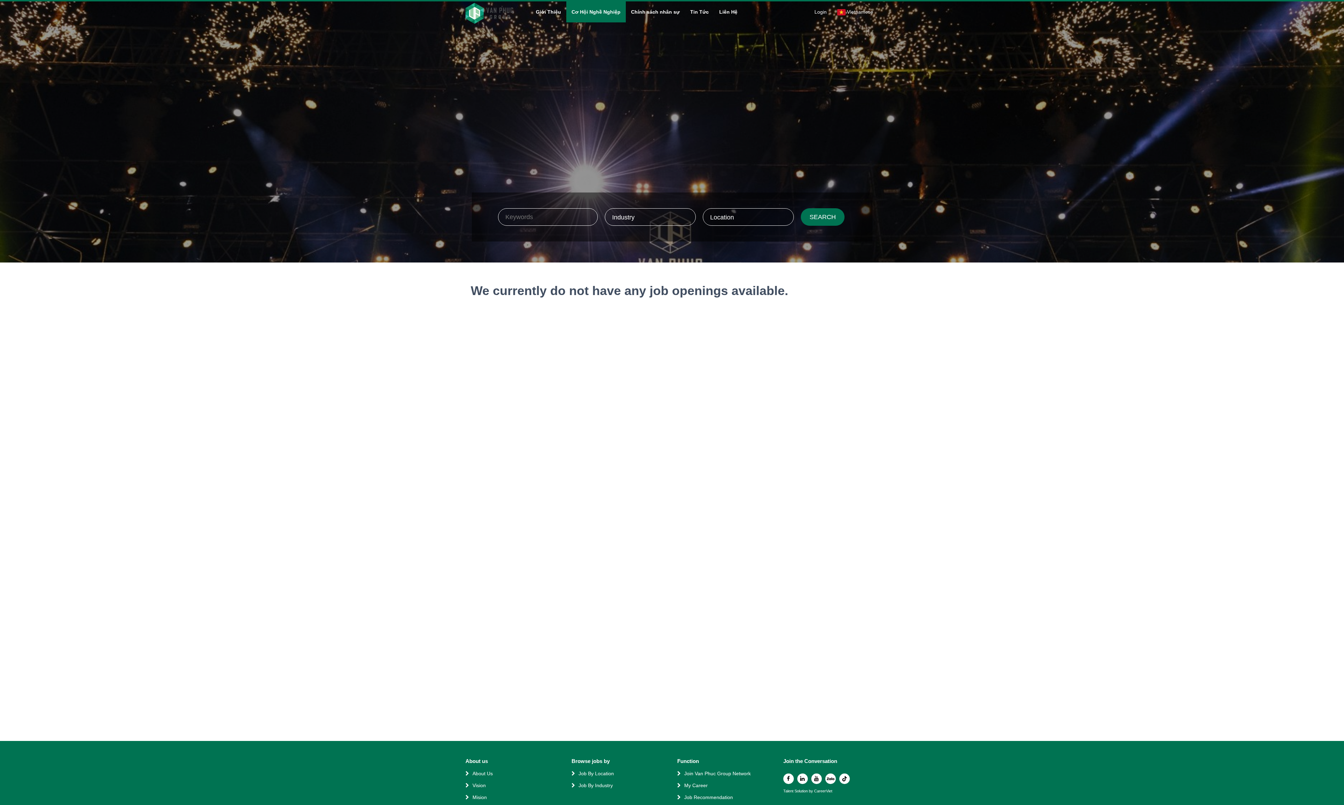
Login (820, 12)
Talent (788, 791)
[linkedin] (802, 779)
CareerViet (823, 791)
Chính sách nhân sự (655, 12)
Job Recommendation (708, 797)
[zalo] (830, 779)
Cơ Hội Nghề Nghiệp (596, 12)
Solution (801, 791)
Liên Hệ (728, 12)
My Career (696, 785)
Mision (479, 797)
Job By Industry (596, 785)
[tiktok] (844, 779)
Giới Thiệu (548, 12)
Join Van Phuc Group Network (717, 773)
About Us (482, 773)
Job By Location (596, 773)
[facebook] (788, 779)
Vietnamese (860, 12)
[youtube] (816, 779)
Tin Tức (699, 12)
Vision (479, 785)
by (811, 791)
